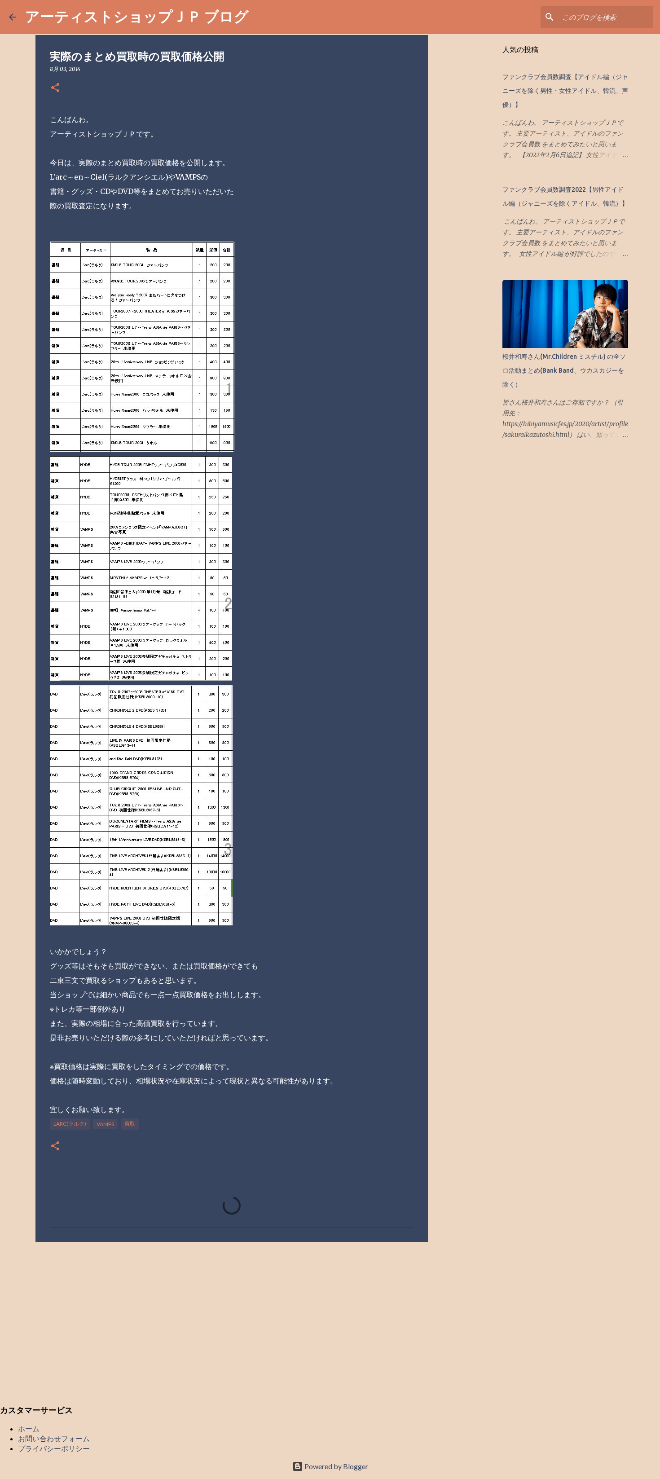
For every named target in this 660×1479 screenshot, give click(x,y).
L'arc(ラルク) (69, 1123)
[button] (55, 88)
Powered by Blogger (335, 1466)
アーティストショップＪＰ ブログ (137, 16)
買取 (129, 1123)
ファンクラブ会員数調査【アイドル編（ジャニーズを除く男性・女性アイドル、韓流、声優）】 (565, 90)
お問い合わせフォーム (54, 1438)
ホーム (29, 1428)
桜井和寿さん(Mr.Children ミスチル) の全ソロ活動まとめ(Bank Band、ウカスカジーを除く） (564, 370)
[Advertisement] (231, 1318)
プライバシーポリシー (54, 1448)
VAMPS (105, 1124)
